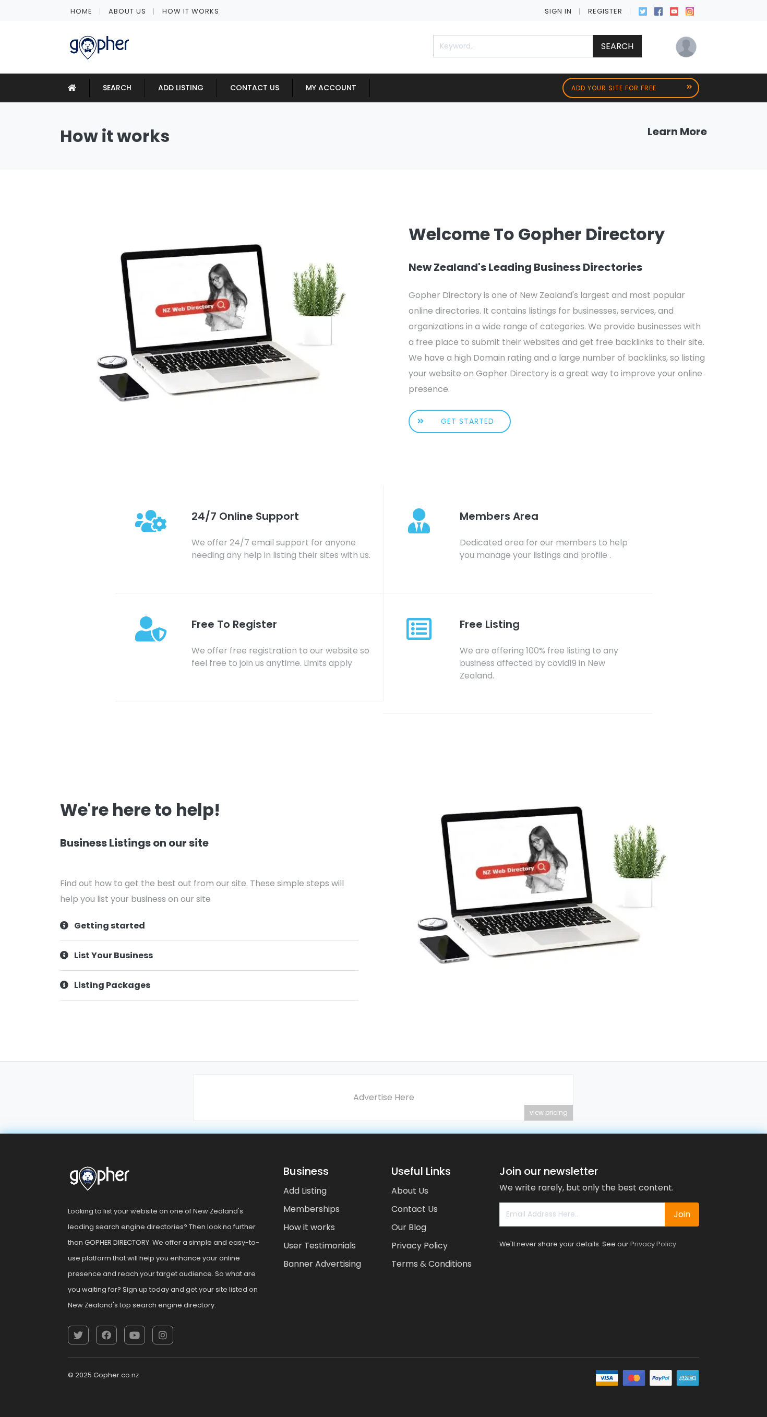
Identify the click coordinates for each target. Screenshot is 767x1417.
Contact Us (254, 87)
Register (605, 11)
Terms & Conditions (431, 1264)
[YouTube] (674, 10)
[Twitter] (643, 10)
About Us (127, 11)
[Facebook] (658, 10)
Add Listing (180, 87)
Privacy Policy (419, 1246)
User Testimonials (319, 1246)
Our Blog (408, 1227)
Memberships (311, 1209)
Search (617, 46)
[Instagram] (690, 10)
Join (682, 1214)
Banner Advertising (322, 1264)
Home (81, 11)
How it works (190, 11)
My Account (331, 87)
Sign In (558, 11)
